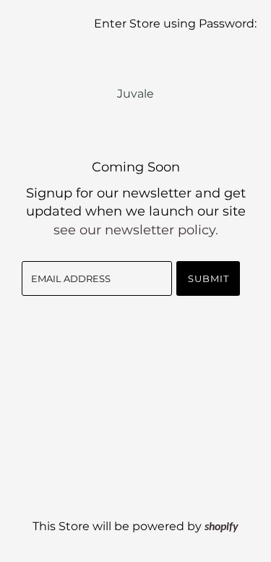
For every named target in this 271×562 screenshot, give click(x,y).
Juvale (135, 94)
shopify (221, 527)
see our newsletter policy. (135, 230)
